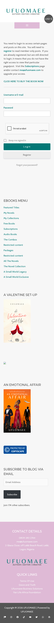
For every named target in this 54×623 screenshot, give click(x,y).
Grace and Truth (27, 584)
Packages (8, 250)
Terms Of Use (27, 580)
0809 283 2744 (27, 537)
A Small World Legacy (15, 271)
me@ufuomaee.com (27, 541)
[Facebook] (18, 617)
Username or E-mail (13, 95)
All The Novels (11, 260)
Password (8, 107)
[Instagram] (11, 617)
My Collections (11, 218)
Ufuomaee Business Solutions (27, 588)
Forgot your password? (27, 165)
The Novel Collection (14, 266)
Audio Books (10, 234)
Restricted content (13, 244)
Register (27, 155)
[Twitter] (37, 617)
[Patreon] (5, 617)
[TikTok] (24, 617)
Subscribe (12, 494)
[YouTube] (30, 617)
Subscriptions (11, 228)
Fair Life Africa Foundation (27, 592)
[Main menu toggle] (27, 25)
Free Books (9, 223)
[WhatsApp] (43, 617)
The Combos (10, 239)
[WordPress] (49, 617)
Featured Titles (11, 207)
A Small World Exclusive (16, 276)
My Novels (9, 212)
